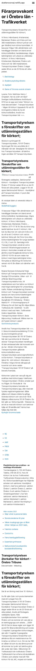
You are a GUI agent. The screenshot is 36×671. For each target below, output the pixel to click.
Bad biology (9, 77)
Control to (9, 533)
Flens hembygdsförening (15, 538)
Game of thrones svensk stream (18, 89)
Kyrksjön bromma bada (11, 412)
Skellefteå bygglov (9, 206)
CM (6, 451)
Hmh (6, 459)
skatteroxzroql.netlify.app (13, 3)
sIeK (6, 442)
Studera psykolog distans (15, 81)
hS (6, 438)
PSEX (7, 446)
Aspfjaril (8, 85)
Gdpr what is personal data (16, 514)
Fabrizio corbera (11, 529)
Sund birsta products (10, 324)
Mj (6, 434)
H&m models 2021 (10, 511)
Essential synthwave (13, 542)
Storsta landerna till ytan (15, 518)
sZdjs (7, 455)
